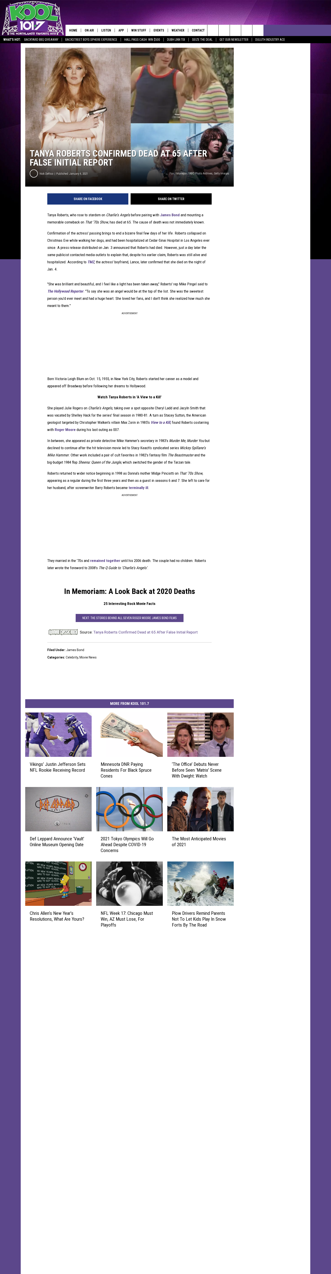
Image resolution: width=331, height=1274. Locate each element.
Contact (198, 30)
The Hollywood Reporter (65, 291)
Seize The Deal (202, 39)
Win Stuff (138, 30)
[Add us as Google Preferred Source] (224, 30)
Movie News (88, 657)
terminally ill (138, 487)
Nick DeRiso (46, 173)
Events (159, 30)
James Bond (170, 215)
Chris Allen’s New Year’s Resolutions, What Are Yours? (57, 916)
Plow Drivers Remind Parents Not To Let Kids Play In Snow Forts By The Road (199, 919)
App (121, 30)
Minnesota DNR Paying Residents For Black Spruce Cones (126, 770)
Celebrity (72, 657)
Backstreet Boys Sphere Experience (91, 39)
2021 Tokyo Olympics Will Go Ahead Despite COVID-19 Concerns (127, 844)
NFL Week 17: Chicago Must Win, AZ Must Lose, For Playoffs (127, 919)
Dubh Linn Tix (176, 39)
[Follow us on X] (246, 30)
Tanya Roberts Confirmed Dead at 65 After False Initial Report (145, 632)
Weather (178, 30)
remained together (105, 560)
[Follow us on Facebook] (235, 30)
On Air (89, 30)
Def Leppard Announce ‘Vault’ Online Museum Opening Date (57, 841)
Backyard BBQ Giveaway (41, 39)
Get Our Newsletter (234, 39)
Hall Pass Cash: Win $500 (142, 39)
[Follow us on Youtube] (257, 30)
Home (73, 30)
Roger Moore (65, 429)
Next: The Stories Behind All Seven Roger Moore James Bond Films (129, 618)
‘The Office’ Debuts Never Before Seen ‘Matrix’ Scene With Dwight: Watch (197, 770)
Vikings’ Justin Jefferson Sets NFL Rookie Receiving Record (58, 767)
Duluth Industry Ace (270, 39)
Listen (106, 30)
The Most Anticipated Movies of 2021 (199, 841)
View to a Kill (160, 422)
